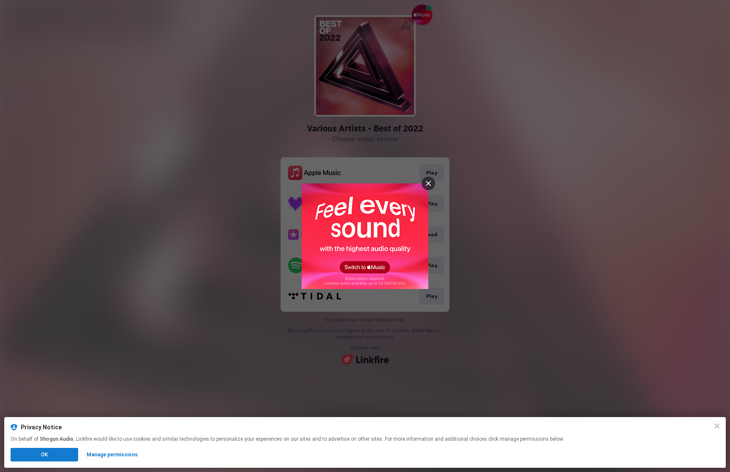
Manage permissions (112, 455)
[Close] (717, 426)
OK (44, 455)
